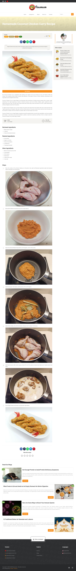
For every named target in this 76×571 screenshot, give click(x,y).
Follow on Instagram (39, 539)
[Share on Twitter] (24, 41)
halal (20, 36)
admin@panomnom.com (11, 553)
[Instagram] (5, 1)
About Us (44, 14)
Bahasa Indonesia (67, 553)
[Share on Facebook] (21, 41)
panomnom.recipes (10, 555)
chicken (16, 36)
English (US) (66, 550)
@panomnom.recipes (10, 550)
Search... (38, 550)
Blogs (38, 14)
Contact (50, 14)
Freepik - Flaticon (13, 568)
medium (6, 36)
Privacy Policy (39, 555)
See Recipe (27, 91)
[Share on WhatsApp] (27, 41)
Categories (31, 14)
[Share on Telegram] (30, 41)
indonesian (11, 36)
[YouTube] (7, 1)
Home (25, 14)
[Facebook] (3, 1)
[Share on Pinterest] (34, 41)
